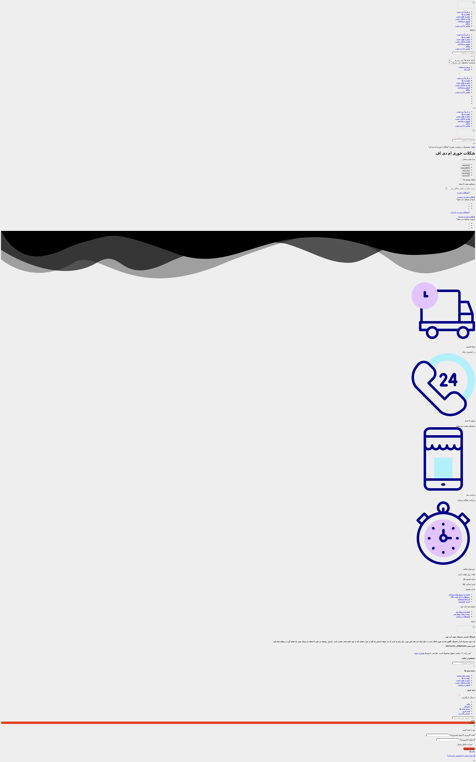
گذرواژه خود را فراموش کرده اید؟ (461, 756)
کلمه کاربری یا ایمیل (462, 735)
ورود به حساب (464, 67)
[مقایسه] (469, 206)
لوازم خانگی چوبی (462, 19)
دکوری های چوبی (463, 17)
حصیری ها (466, 14)
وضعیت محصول (468, 63)
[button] (238, 30)
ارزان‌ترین (465, 172)
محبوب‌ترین (465, 167)
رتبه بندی (466, 170)
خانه (473, 147)
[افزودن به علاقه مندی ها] (469, 208)
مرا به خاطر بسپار (464, 744)
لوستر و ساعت (464, 21)
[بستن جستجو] (474, 58)
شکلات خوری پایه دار (466, 217)
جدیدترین (466, 165)
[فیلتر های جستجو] (474, 56)
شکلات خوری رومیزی (466, 197)
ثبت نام (467, 69)
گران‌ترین (466, 175)
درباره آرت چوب (463, 12)
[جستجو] (472, 56)
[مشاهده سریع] (469, 204)
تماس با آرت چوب (462, 26)
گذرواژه (467, 740)
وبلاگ (468, 24)
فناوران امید (419, 653)
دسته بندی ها (469, 60)
